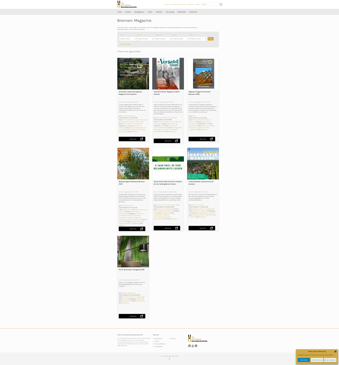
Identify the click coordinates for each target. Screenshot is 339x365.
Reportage (163, 127)
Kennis (124, 120)
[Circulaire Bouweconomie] (127, 7)
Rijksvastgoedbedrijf (128, 293)
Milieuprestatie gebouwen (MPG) (199, 127)
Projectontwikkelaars (134, 219)
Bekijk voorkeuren (330, 360)
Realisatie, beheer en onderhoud (202, 209)
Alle (127, 126)
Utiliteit (129, 124)
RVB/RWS (139, 299)
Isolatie (203, 126)
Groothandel (123, 217)
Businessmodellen (163, 121)
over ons (167, 4)
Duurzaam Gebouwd (128, 116)
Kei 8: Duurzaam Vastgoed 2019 (131, 270)
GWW (125, 124)
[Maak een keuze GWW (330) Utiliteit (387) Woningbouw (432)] (145, 39)
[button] (335, 351)
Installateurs (123, 219)
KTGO (193, 116)
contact (197, 4)
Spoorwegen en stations (161, 129)
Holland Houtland (127, 205)
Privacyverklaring (159, 344)
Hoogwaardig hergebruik (137, 127)
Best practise (172, 125)
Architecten (139, 213)
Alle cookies (303, 360)
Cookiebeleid (158, 346)
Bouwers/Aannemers (125, 215)
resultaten (190, 4)
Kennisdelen (123, 129)
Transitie (142, 129)
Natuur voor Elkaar (198, 205)
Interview (122, 127)
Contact (156, 341)
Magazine (135, 131)
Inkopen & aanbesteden (130, 209)
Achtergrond (137, 126)
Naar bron (133, 139)
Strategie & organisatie (134, 122)
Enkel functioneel (317, 360)
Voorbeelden (123, 131)
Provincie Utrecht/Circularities (167, 118)
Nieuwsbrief (158, 338)
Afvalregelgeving (177, 127)
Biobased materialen (136, 221)
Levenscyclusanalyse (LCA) (162, 217)
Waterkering (204, 215)
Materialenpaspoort (134, 120)
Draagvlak (166, 215)
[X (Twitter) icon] (169, 359)
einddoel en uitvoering (178, 4)
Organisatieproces (133, 129)
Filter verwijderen (125, 44)
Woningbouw (137, 124)
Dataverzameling (124, 223)
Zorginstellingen (159, 131)
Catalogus (122, 221)
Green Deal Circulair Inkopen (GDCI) (168, 205)
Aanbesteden (158, 215)
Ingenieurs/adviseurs (134, 217)
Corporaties (136, 215)
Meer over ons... (122, 345)
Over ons (173, 338)
